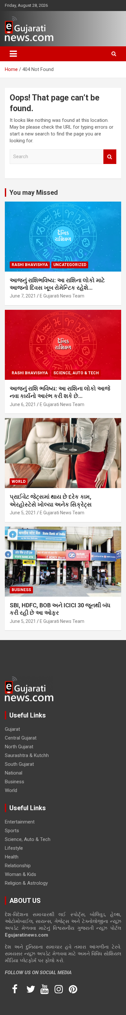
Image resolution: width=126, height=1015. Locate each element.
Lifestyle (14, 848)
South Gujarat (19, 764)
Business (21, 590)
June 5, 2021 (23, 512)
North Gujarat (19, 747)
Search (109, 156)
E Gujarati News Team (62, 295)
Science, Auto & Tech (76, 373)
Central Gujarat (21, 738)
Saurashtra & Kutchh (27, 755)
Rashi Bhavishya (30, 264)
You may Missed (33, 192)
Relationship (18, 866)
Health (11, 857)
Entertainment (20, 822)
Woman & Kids (20, 874)
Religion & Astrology (26, 883)
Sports (12, 831)
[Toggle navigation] (13, 53)
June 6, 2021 (23, 404)
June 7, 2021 (23, 295)
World (19, 481)
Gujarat (12, 729)
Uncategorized (69, 264)
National (13, 773)
